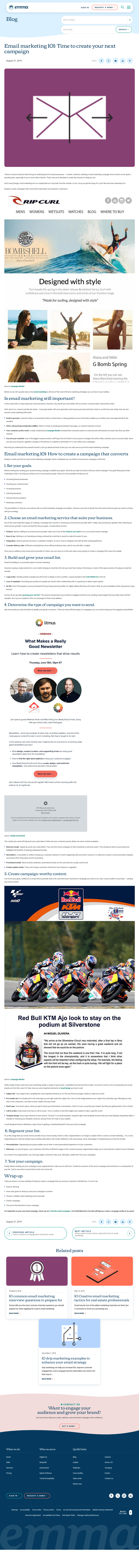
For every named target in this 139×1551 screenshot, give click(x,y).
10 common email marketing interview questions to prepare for (35, 1298)
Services (9, 1468)
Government (44, 1468)
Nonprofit (43, 1462)
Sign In (85, 8)
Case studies (78, 1473)
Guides (75, 1462)
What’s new (77, 1484)
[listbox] (97, 20)
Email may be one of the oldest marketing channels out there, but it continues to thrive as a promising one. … (101, 1307)
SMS (8, 1462)
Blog (74, 1457)
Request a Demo (36, 1496)
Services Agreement (33, 1515)
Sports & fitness (46, 1473)
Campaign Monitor (17, 386)
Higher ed (43, 1457)
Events (107, 1473)
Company (108, 1468)
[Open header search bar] (122, 7)
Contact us (109, 1478)
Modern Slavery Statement (103, 1510)
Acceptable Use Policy (51, 1515)
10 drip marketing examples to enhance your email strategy (66, 1360)
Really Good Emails (17, 836)
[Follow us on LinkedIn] (130, 1495)
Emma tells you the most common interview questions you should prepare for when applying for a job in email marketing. (36, 1307)
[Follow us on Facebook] (111, 1495)
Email (8, 1457)
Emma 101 (109, 1462)
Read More (14, 1313)
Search (123, 29)
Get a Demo (68, 1426)
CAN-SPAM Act (92, 577)
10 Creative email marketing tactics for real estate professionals (101, 1298)
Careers (108, 1457)
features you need (73, 532)
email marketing (40, 392)
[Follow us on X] (118, 1495)
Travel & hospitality (47, 1478)
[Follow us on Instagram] (124, 1495)
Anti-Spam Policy (68, 1515)
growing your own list (31, 595)
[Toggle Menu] (128, 7)
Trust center (36, 1510)
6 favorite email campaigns (60, 1211)
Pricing (9, 1473)
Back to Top (123, 1513)
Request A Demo (104, 7)
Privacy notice (48, 1510)
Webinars (76, 1468)
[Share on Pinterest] (130, 60)
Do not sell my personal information (76, 1510)
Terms (58, 1510)
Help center (77, 1478)
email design (65, 1088)
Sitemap (14, 1510)
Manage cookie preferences (88, 1515)
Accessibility (25, 1510)
